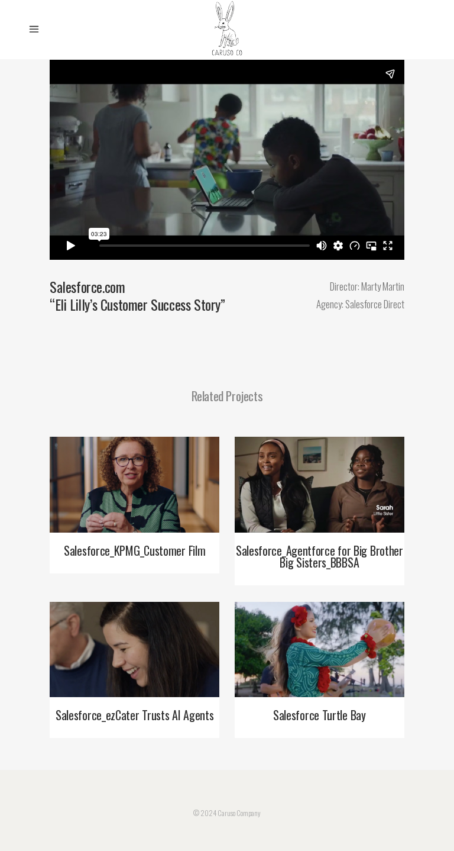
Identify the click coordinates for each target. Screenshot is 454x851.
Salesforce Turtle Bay (319, 715)
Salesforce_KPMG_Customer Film (134, 550)
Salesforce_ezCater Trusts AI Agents (135, 715)
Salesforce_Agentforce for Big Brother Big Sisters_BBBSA (319, 556)
